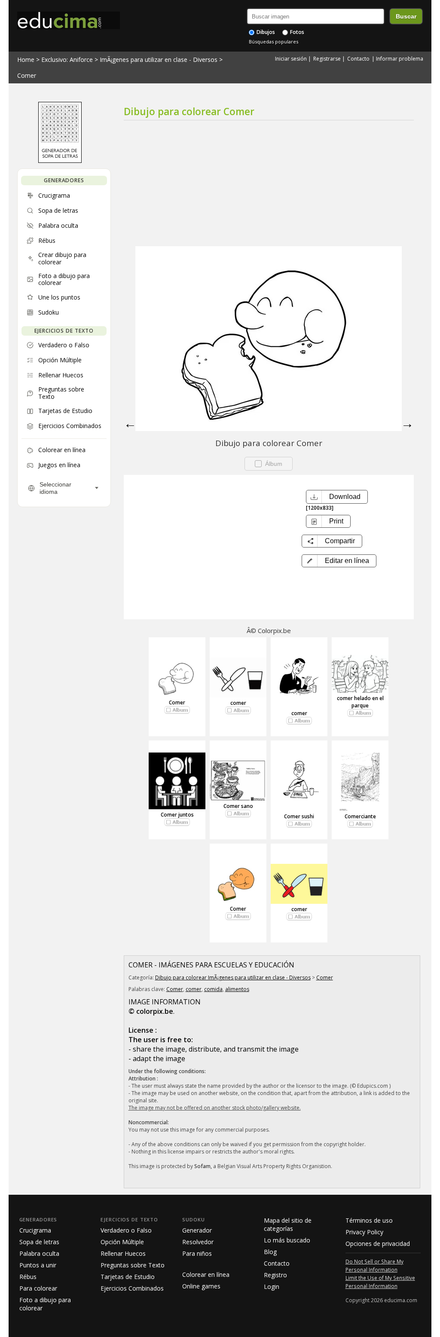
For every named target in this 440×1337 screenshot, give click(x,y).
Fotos (296, 32)
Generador (197, 1230)
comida (213, 989)
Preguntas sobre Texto (133, 1265)
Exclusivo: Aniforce (67, 59)
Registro (275, 1275)
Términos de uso (369, 1220)
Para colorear (38, 1288)
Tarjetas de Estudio (128, 1277)
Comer (26, 75)
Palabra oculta (39, 1253)
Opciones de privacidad (377, 1243)
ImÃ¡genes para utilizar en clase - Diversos (158, 59)
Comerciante (360, 816)
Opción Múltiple (122, 1242)
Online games (201, 1286)
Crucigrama (35, 1230)
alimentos (237, 989)
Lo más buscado (287, 1240)
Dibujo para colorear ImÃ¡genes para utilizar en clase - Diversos (233, 977)
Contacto (358, 58)
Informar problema (399, 58)
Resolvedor (198, 1242)
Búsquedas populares (273, 41)
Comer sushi (299, 816)
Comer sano (238, 806)
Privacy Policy (364, 1232)
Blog (270, 1252)
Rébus (28, 1277)
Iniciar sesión (291, 58)
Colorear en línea (205, 1274)
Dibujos (265, 32)
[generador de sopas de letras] (60, 160)
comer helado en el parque (360, 702)
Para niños (197, 1253)
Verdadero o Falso (126, 1230)
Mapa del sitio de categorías (288, 1224)
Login (271, 1286)
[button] (339, 560)
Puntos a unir (37, 1265)
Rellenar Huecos (123, 1253)
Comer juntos (177, 814)
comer (238, 703)
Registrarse (327, 58)
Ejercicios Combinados (132, 1288)
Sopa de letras (39, 1242)
